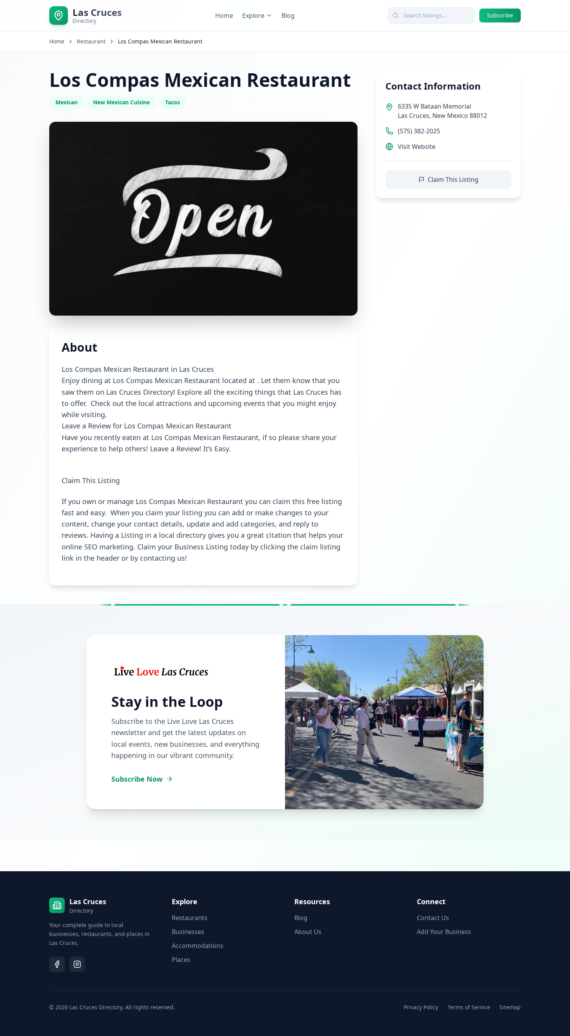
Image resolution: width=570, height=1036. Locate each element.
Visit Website (416, 146)
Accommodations (197, 945)
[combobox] (431, 15)
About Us (307, 931)
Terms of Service (468, 1007)
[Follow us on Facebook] (57, 964)
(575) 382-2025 (419, 131)
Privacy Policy (421, 1007)
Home (224, 15)
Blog (288, 15)
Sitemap (510, 1007)
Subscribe (500, 15)
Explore (253, 15)
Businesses (188, 931)
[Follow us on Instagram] (77, 964)
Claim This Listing (453, 179)
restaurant (91, 41)
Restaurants (189, 917)
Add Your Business (444, 931)
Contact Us (433, 917)
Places (181, 959)
